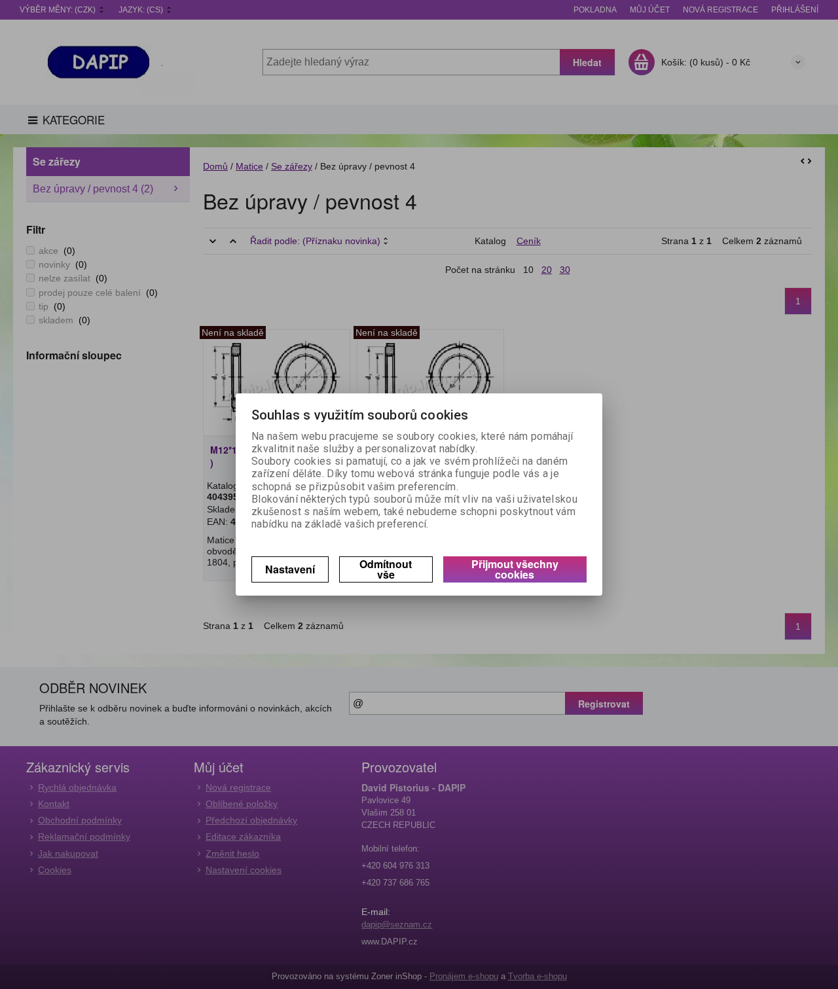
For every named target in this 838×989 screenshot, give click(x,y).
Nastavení (290, 569)
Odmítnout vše (385, 569)
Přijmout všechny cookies (514, 569)
